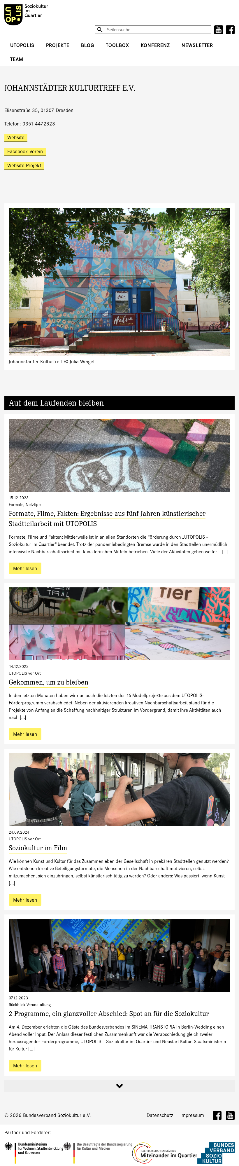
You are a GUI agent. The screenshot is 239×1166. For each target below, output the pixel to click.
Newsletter (197, 45)
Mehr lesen (25, 568)
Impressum (192, 1115)
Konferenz (155, 45)
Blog (87, 45)
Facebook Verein (25, 152)
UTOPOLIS (22, 45)
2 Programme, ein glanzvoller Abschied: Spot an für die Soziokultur (109, 1014)
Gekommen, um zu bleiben (48, 683)
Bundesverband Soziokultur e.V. (57, 1115)
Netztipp (33, 504)
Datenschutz (160, 1115)
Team (16, 59)
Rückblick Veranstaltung (30, 1004)
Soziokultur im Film (38, 849)
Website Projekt (24, 166)
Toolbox (117, 45)
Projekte (57, 45)
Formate (16, 504)
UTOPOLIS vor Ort (25, 673)
